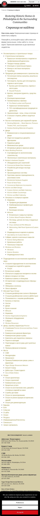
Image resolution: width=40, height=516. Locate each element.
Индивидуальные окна (15, 254)
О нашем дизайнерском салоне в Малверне (21, 293)
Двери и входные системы (14, 276)
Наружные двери (13, 143)
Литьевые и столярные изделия (16, 197)
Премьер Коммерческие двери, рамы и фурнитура (18, 475)
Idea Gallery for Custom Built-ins (18, 235)
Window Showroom (12, 323)
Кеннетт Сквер (10, 368)
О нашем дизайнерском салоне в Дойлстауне (21, 296)
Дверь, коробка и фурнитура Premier (16, 325)
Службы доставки (11, 392)
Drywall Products (15, 91)
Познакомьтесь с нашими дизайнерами (19, 298)
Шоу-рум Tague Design (11, 291)
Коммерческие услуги (13, 383)
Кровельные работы (14, 242)
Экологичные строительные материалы (21, 158)
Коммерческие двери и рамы (15, 335)
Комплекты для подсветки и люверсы (18, 338)
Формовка (11, 200)
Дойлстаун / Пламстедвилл (15, 370)
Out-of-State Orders (12, 373)
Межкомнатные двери (15, 145)
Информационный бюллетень (14, 420)
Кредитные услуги (11, 385)
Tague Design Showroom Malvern (16, 365)
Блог (5, 407)
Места (5, 350)
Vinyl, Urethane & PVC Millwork (20, 225)
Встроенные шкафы (12, 271)
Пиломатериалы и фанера (17, 100)
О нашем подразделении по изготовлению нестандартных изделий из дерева (20, 264)
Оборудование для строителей (18, 163)
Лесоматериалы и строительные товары (18, 53)
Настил (8, 303)
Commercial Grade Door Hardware (18, 165)
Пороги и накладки (12, 340)
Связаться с (7, 422)
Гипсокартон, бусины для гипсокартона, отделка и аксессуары (21, 82)
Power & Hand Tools (14, 182)
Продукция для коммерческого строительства (21, 73)
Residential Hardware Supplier (17, 180)
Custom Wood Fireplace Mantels (20, 217)
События (6, 410)
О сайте (6, 412)
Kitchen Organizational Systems (16, 316)
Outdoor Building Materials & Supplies (20, 128)
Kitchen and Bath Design (13, 187)
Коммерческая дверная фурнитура (18, 333)
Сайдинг (8, 321)
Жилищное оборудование (14, 318)
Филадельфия (10, 355)
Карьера (6, 405)
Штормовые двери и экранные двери (20, 148)
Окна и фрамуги (11, 288)
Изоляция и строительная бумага (19, 66)
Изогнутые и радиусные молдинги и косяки (20, 273)
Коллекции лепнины (16, 210)
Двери (7, 130)
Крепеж (10, 170)
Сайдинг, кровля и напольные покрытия (19, 237)
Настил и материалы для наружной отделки (21, 120)
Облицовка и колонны (13, 286)
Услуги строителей (12, 380)
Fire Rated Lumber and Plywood (20, 103)
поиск (28, 5)
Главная (3, 10)
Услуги (9, 268)
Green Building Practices (13, 150)
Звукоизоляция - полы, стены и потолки (21, 113)
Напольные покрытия (15, 245)
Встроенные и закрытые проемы (21, 215)
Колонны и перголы (12, 301)
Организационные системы (17, 173)
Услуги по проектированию (15, 395)
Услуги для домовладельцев (15, 402)
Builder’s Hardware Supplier (14, 160)
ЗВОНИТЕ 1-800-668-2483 (18, 2)
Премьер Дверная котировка (15, 348)
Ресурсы (6, 417)
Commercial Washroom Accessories (19, 185)
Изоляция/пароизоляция (16, 98)
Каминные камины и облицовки (16, 278)
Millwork (10, 212)
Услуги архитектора (12, 378)
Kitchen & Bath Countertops (16, 192)
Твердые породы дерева (16, 63)
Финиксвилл (9, 358)
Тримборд (10, 71)
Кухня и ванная (10, 308)
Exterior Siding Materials (15, 240)
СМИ (7, 353)
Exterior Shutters (13, 252)
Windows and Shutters (12, 247)
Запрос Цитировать (10, 425)
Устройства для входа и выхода (18, 168)
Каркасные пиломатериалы (19, 106)
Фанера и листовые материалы (18, 68)
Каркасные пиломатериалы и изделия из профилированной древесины (22, 59)
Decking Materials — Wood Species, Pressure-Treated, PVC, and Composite (22, 124)
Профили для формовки (18, 202)
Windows (10, 249)
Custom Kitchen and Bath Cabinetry (19, 190)
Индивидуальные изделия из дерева (20, 232)
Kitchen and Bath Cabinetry (16, 195)
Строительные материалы (14, 56)
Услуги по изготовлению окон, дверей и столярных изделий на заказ (19, 389)
